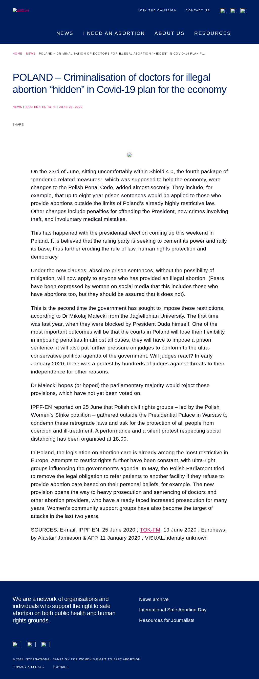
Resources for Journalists (167, 620)
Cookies (61, 666)
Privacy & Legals (28, 666)
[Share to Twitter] (26, 133)
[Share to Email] (36, 133)
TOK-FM (150, 530)
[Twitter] (233, 11)
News (31, 53)
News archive (154, 599)
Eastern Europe (41, 106)
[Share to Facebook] (16, 133)
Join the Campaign (157, 10)
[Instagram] (243, 11)
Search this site (243, 37)
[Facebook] (223, 11)
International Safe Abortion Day (173, 609)
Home (18, 53)
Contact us (198, 10)
